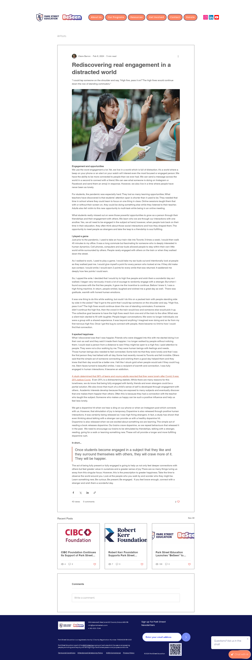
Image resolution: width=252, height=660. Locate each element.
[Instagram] (205, 17)
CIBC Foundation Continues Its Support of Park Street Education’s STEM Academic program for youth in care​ (78, 554)
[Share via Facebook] (73, 492)
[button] (96, 17)
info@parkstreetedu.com (98, 625)
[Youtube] (216, 17)
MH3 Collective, (88, 645)
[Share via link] (94, 492)
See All (191, 518)
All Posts (61, 36)
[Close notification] (247, 639)
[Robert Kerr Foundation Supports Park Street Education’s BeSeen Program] (126, 535)
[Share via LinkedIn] (87, 492)
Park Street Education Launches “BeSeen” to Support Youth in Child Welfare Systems (170, 554)
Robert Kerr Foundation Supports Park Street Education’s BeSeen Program (123, 554)
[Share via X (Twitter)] (80, 492)
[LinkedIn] (211, 17)
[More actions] (178, 56)
